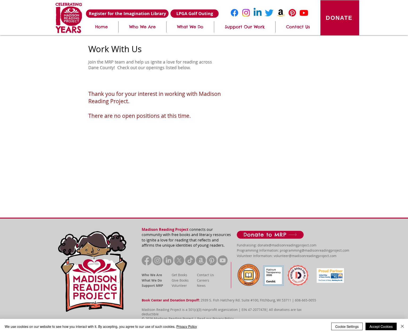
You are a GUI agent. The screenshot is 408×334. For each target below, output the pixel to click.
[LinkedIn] (168, 260)
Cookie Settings (347, 326)
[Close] (402, 326)
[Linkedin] (258, 13)
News (201, 285)
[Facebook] (234, 13)
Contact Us (205, 275)
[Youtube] (304, 13)
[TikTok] (190, 260)
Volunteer (179, 285)
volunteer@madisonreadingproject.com (305, 256)
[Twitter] (269, 13)
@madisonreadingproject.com (292, 245)
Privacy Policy (223, 318)
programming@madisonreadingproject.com (314, 250)
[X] (179, 260)
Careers (203, 280)
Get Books (179, 275)
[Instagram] (246, 13)
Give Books (180, 280)
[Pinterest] (292, 13)
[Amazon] (281, 13)
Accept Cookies (381, 326)
